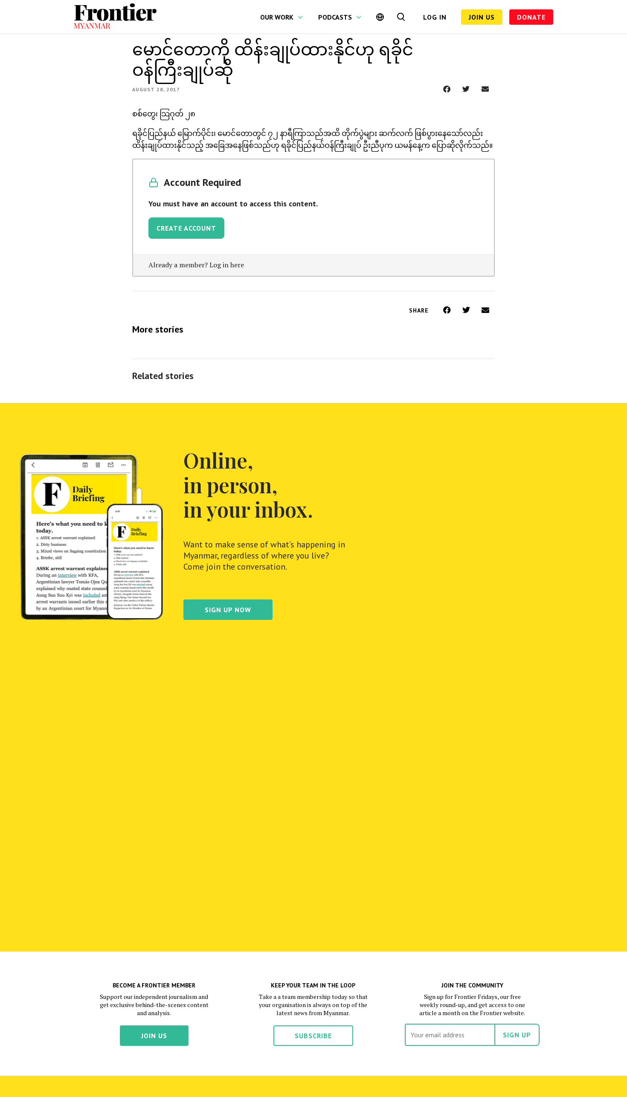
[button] (446, 88)
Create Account (186, 228)
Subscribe (313, 1035)
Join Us (482, 17)
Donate (531, 17)
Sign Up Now (228, 609)
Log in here (226, 264)
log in (435, 17)
